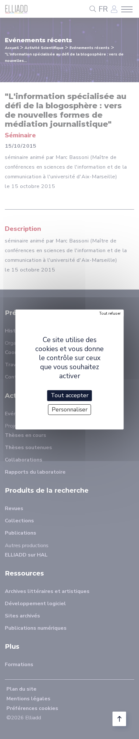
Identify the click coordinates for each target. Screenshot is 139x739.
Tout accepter (70, 395)
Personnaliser (70, 409)
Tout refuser (110, 313)
